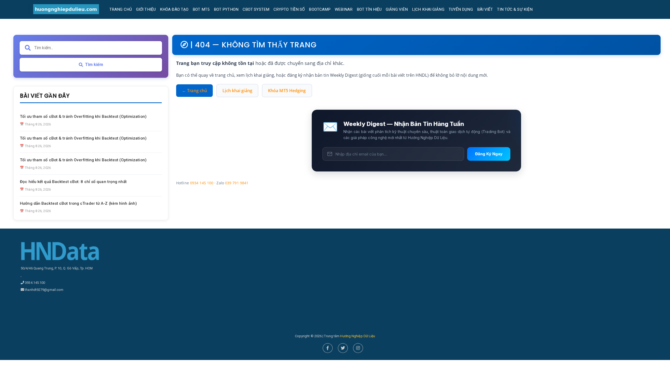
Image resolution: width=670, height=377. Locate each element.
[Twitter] (343, 348)
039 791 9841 (236, 182)
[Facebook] (328, 348)
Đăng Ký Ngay (488, 153)
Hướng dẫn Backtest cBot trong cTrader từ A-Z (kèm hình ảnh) (78, 203)
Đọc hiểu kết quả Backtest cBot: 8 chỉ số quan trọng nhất (73, 181)
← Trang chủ (194, 90)
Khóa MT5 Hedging (287, 90)
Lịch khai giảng (237, 90)
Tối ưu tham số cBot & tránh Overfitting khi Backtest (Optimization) (83, 116)
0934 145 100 (201, 182)
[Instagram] (358, 348)
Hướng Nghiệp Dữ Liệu (357, 336)
